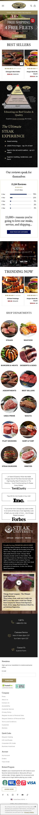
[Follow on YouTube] (22, 795)
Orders (4, 758)
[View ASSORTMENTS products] (9, 379)
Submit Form (21, 651)
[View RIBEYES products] (28, 455)
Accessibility (6, 706)
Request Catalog (7, 737)
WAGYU (28, 416)
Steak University (18, 119)
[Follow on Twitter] (8, 795)
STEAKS (9, 340)
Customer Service (8, 709)
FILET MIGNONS (9, 441)
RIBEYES (28, 466)
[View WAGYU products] (28, 404)
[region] (19, 27)
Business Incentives (8, 746)
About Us (5, 700)
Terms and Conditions (9, 722)
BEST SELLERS (28, 391)
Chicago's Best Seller (13, 72)
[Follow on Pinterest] (18, 795)
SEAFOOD (28, 340)
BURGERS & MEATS (9, 365)
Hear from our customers (19, 232)
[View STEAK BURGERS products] (9, 455)
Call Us (21, 620)
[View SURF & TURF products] (28, 429)
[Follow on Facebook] (3, 795)
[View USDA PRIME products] (9, 404)
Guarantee (5, 725)
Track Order (6, 762)
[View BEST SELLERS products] (28, 379)
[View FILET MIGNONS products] (9, 429)
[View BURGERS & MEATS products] (9, 354)
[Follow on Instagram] (13, 795)
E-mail (4, 671)
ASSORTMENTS (9, 391)
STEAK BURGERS (9, 466)
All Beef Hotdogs (13, 298)
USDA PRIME (9, 416)
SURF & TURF (28, 441)
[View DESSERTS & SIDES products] (28, 354)
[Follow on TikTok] (27, 795)
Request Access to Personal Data (13, 715)
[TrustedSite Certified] (7, 686)
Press (3, 696)
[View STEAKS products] (9, 329)
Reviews (4, 728)
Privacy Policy (6, 712)
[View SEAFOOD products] (28, 329)
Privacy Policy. (29, 812)
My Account (6, 755)
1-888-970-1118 (21, 623)
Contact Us (21, 647)
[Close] (35, 807)
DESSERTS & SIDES (28, 365)
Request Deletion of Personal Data (13, 718)
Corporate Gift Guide (9, 743)
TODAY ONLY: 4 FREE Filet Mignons (19, 12)
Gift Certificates (7, 740)
